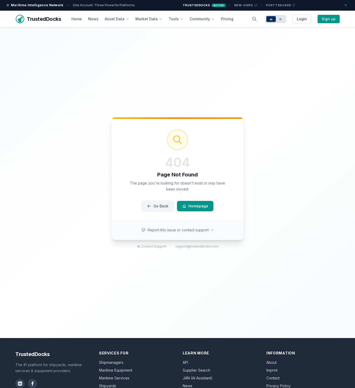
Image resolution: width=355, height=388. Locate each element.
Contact (273, 378)
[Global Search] (254, 19)
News (93, 19)
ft (280, 19)
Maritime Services (114, 378)
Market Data (146, 19)
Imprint (272, 370)
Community (200, 19)
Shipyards (107, 386)
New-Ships (243, 5)
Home (76, 19)
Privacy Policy (278, 386)
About (271, 362)
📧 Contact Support (151, 246)
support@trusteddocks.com (197, 246)
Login (302, 19)
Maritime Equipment (115, 370)
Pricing (227, 19)
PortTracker (278, 5)
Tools (174, 19)
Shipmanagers (111, 362)
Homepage (198, 206)
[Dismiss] (346, 5)
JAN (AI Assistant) (198, 378)
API (185, 362)
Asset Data (114, 19)
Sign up (329, 19)
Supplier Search (196, 370)
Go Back (160, 206)
